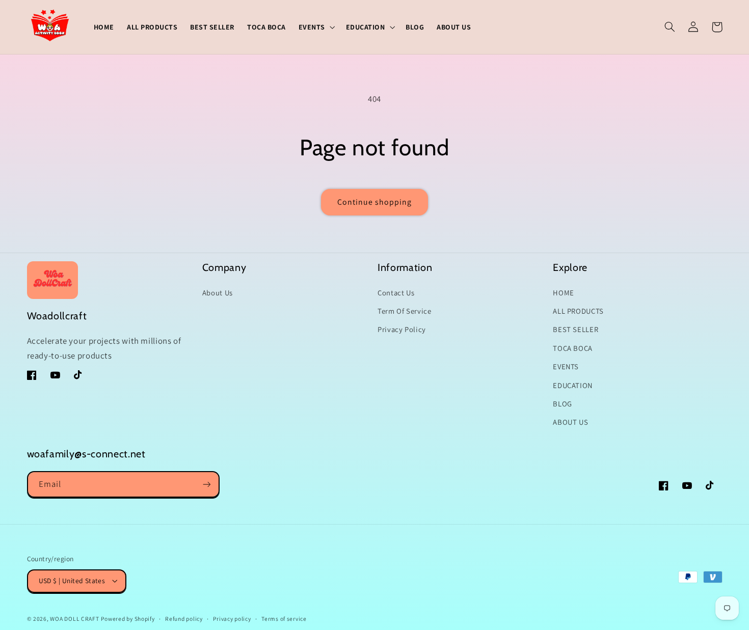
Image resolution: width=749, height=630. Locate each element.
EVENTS (566, 366)
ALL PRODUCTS (578, 311)
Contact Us (396, 292)
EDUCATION (573, 385)
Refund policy (184, 618)
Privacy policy (232, 618)
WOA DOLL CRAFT (74, 618)
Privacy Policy (402, 329)
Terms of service (284, 618)
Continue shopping (374, 202)
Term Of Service (404, 311)
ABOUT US (570, 422)
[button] (315, 27)
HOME (563, 292)
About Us (217, 292)
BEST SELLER (575, 329)
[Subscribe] (206, 484)
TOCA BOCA (573, 348)
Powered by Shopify (127, 618)
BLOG (562, 403)
